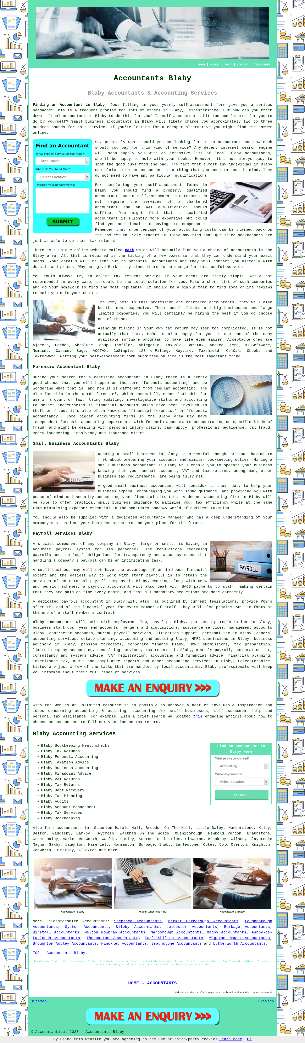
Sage (81, 351)
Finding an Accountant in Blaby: (70, 105)
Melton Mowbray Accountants (114, 932)
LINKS (214, 64)
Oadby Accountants (226, 932)
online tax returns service (128, 276)
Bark (129, 250)
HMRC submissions (209, 644)
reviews (264, 287)
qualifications (191, 176)
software (131, 340)
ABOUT (228, 64)
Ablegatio (149, 345)
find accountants (63, 828)
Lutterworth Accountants (239, 944)
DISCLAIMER (262, 64)
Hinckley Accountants (124, 944)
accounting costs (197, 230)
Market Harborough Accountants (203, 921)
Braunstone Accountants (176, 944)
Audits (61, 801)
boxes (174, 256)
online (39, 133)
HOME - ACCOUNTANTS (152, 983)
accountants (119, 121)
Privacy (266, 1001)
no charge (177, 267)
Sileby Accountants (137, 927)
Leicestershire (62, 921)
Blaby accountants (53, 622)
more (112, 850)
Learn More (230, 1039)
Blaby (176, 110)
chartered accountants (210, 302)
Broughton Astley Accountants (65, 944)
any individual (236, 164)
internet (230, 148)
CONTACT (243, 64)
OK (249, 1039)
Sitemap (39, 1001)
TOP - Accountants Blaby (59, 953)
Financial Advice (73, 774)
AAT (149, 207)
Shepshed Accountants (138, 921)
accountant (74, 116)
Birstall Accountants (56, 932)
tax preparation (252, 644)
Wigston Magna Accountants (239, 938)
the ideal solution (145, 282)
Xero (234, 345)
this (197, 716)
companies (262, 282)
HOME (201, 64)
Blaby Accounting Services (74, 734)
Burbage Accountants (247, 927)
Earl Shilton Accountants (174, 938)
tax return (176, 328)
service (181, 148)
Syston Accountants (87, 927)
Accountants (94, 921)
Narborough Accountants (176, 932)
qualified (197, 190)
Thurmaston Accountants (112, 938)
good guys (126, 164)
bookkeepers (250, 235)
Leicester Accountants (191, 927)
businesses (235, 308)
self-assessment (196, 105)
